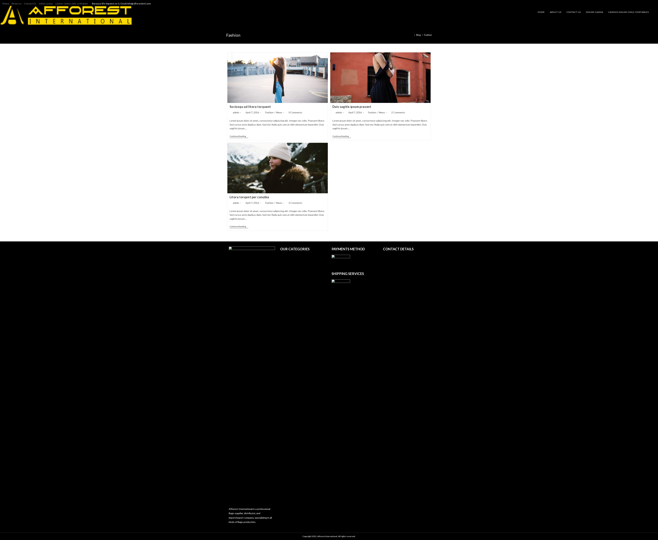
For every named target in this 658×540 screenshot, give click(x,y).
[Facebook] (646, 3)
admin (236, 112)
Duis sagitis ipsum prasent (351, 107)
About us (16, 3)
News (279, 112)
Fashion (428, 35)
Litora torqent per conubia (249, 197)
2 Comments (398, 112)
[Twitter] (642, 3)
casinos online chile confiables (71, 3)
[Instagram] (650, 3)
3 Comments (295, 202)
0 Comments (295, 112)
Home (6, 3)
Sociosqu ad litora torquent (250, 107)
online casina (46, 3)
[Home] (412, 35)
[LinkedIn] (653, 3)
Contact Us (30, 3)
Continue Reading (239, 136)
